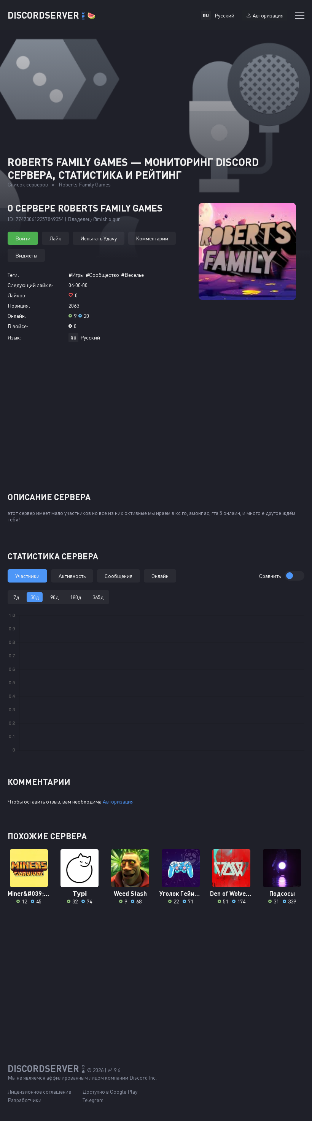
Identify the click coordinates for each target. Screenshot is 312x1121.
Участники (27, 576)
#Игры (76, 275)
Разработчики (24, 1100)
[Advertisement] (156, 420)
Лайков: (17, 295)
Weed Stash (130, 893)
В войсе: (18, 326)
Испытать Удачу (98, 238)
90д (54, 597)
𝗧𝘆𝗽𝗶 (80, 893)
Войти (22, 238)
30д (34, 597)
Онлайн (160, 576)
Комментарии (152, 238)
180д (75, 597)
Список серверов (28, 184)
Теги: (13, 275)
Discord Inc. (143, 1077)
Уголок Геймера (180, 893)
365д (97, 597)
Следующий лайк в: (30, 285)
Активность (72, 576)
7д (16, 597)
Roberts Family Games (85, 184)
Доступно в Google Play (110, 1091)
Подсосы (282, 893)
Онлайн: (17, 316)
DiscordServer (52, 15)
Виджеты (26, 255)
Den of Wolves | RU (231, 893)
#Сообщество (102, 275)
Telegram (93, 1100)
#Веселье (132, 275)
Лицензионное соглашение (39, 1091)
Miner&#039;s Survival (29, 893)
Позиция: (19, 305)
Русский (90, 337)
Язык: (14, 337)
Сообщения (118, 576)
